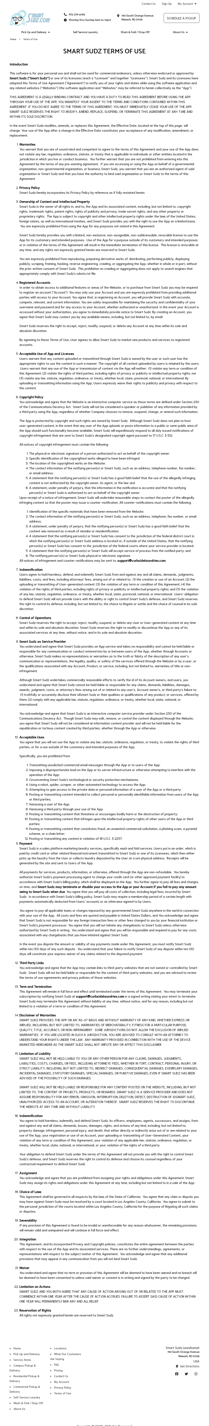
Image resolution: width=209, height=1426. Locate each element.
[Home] (30, 18)
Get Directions (189, 1366)
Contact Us (149, 3)
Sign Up (167, 3)
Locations (60, 1348)
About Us (179, 32)
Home (13, 38)
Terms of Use (62, 1393)
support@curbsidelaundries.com (141, 560)
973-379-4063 (77, 14)
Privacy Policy (62, 1387)
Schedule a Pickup (181, 18)
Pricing (58, 1370)
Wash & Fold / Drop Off (135, 32)
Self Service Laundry (85, 32)
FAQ (56, 1364)
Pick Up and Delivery (34, 32)
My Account (185, 3)
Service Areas (22, 1359)
